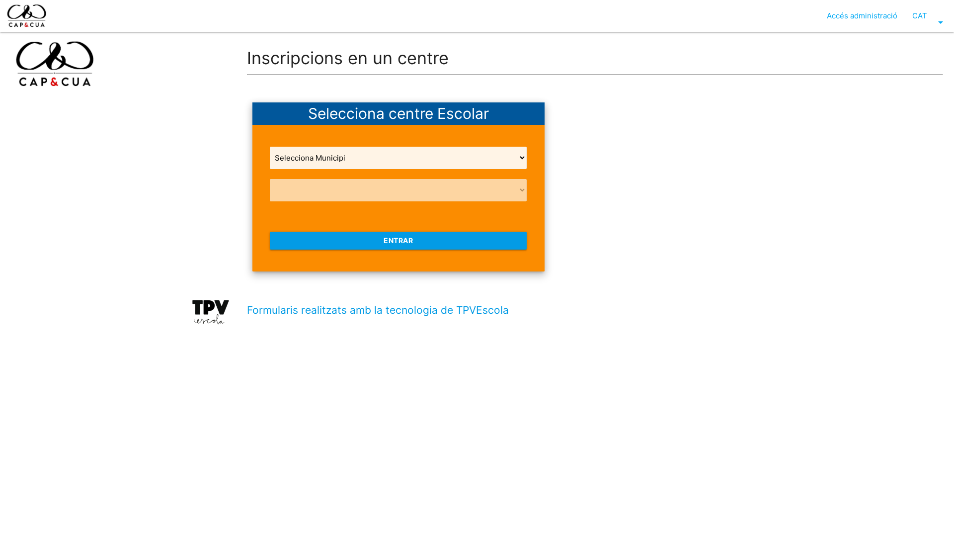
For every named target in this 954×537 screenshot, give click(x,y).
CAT (929, 19)
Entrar (398, 240)
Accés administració (862, 15)
